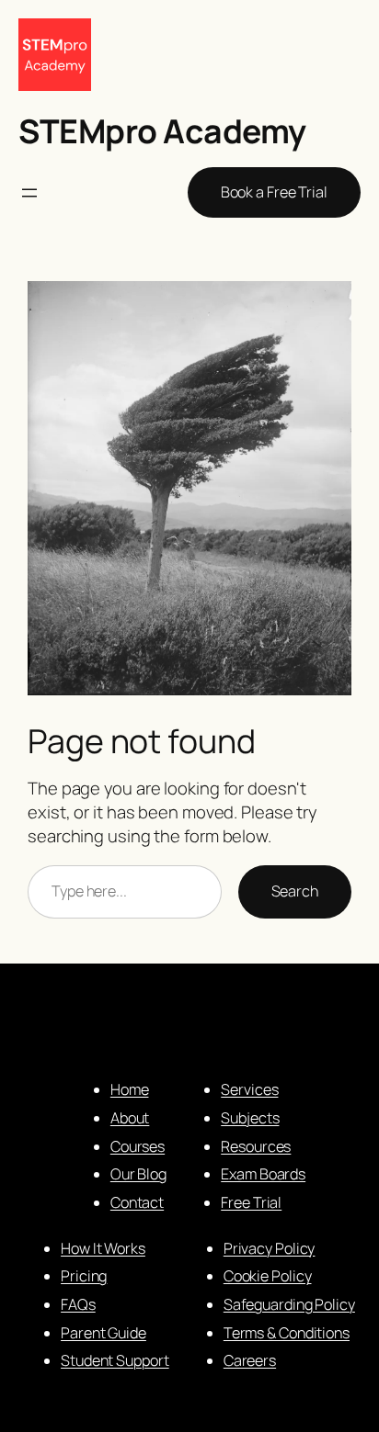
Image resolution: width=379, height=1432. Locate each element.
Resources (256, 1146)
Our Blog (138, 1174)
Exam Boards (263, 1174)
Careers (250, 1360)
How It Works (103, 1248)
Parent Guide (103, 1333)
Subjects (250, 1118)
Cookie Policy (268, 1276)
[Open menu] (29, 193)
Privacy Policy (270, 1248)
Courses (137, 1146)
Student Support (115, 1360)
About (130, 1118)
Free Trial (251, 1202)
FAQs (78, 1304)
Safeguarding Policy (289, 1304)
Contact (137, 1202)
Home (129, 1089)
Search (294, 891)
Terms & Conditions (287, 1333)
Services (249, 1089)
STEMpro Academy (162, 130)
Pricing (84, 1276)
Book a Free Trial (274, 192)
